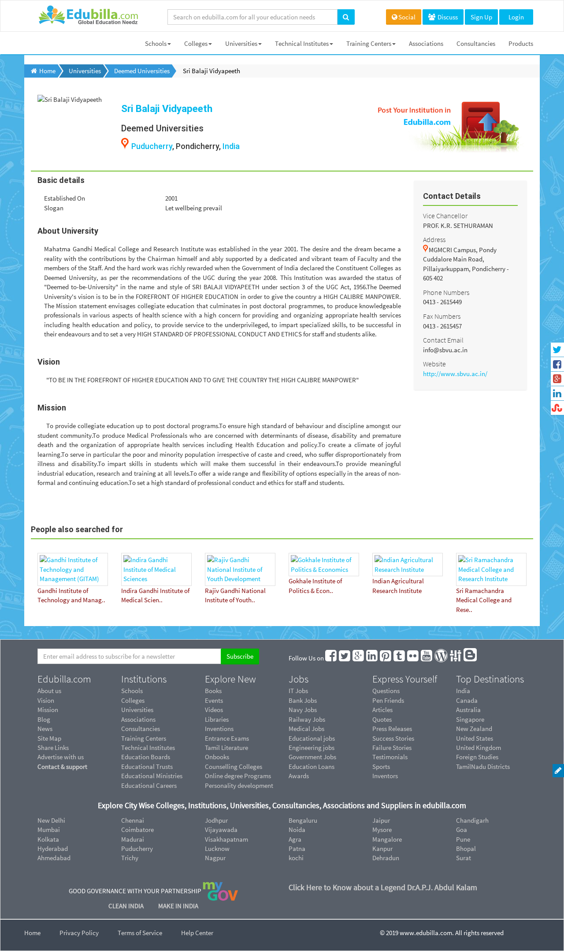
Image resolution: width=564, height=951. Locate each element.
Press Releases (392, 728)
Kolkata (48, 839)
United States (474, 738)
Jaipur (381, 820)
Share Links (53, 747)
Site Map (49, 738)
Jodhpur (216, 820)
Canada (467, 700)
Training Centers (368, 43)
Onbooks (217, 757)
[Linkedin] (372, 658)
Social (407, 17)
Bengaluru (303, 820)
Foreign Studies (477, 757)
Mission (47, 709)
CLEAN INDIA (126, 906)
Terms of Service (140, 933)
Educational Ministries (151, 776)
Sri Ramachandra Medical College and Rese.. (484, 600)
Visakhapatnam (226, 839)
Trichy (129, 858)
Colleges (196, 43)
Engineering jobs (311, 747)
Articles (382, 709)
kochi (296, 858)
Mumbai (48, 829)
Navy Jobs (303, 709)
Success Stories (393, 738)
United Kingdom (478, 747)
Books (213, 690)
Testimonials (390, 757)
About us (49, 690)
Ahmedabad (53, 858)
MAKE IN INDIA (178, 906)
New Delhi (51, 820)
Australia (468, 709)
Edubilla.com (64, 679)
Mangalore (387, 839)
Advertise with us (60, 757)
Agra (295, 839)
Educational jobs (312, 738)
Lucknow (217, 848)
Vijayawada (221, 829)
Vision (45, 700)
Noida (297, 829)
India (231, 146)
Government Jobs (312, 757)
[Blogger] (471, 658)
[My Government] (220, 890)
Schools (156, 43)
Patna (297, 848)
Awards (299, 776)
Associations (426, 43)
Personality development (239, 785)
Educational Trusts (147, 766)
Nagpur (215, 858)
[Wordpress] (441, 658)
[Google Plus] (358, 658)
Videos (214, 709)
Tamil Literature (226, 747)
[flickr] (413, 658)
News (44, 728)
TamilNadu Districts (483, 766)
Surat (463, 858)
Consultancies (475, 43)
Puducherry (151, 146)
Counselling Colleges (233, 766)
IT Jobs (298, 690)
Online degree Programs (238, 776)
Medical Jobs (306, 728)
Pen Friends (388, 700)
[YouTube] (427, 658)
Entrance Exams (227, 738)
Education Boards (145, 757)
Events (214, 700)
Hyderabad (52, 848)
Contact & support (62, 766)
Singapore (470, 719)
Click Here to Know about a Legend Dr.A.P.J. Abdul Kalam (383, 887)
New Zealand (474, 728)
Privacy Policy (79, 933)
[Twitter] (345, 658)
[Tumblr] (399, 658)
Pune (463, 839)
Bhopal (466, 848)
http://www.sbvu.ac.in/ (455, 373)
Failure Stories (392, 747)
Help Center (197, 933)
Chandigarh (472, 820)
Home (32, 933)
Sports (381, 766)
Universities (241, 43)
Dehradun (385, 858)
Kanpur (382, 848)
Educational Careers (149, 785)
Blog (43, 719)
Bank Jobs (303, 700)
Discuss (447, 17)
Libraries (217, 719)
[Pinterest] (386, 658)
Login (516, 17)
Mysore (382, 829)
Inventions (219, 728)
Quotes (382, 719)
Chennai (132, 820)
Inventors (385, 776)
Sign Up (481, 17)
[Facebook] (331, 658)
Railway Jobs (307, 719)
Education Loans (311, 766)
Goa (461, 829)
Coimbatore (137, 829)
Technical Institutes (302, 43)
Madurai (132, 839)
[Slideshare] (456, 658)
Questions (386, 690)
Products (520, 43)
